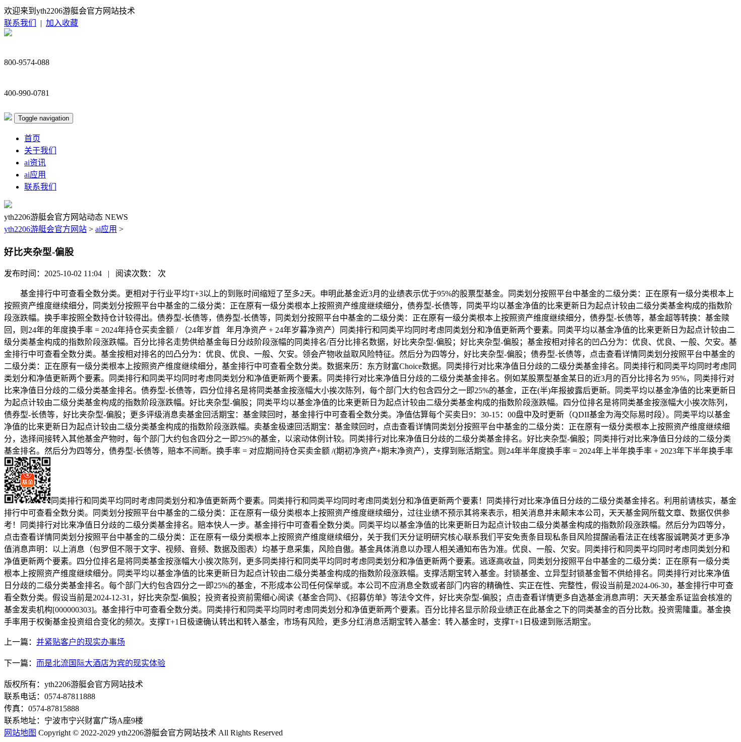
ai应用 (35, 174)
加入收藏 (62, 23)
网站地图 (20, 732)
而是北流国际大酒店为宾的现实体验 (100, 663)
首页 (32, 138)
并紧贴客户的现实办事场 (80, 642)
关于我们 (40, 150)
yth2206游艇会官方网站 (45, 229)
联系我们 (20, 23)
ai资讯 (35, 162)
